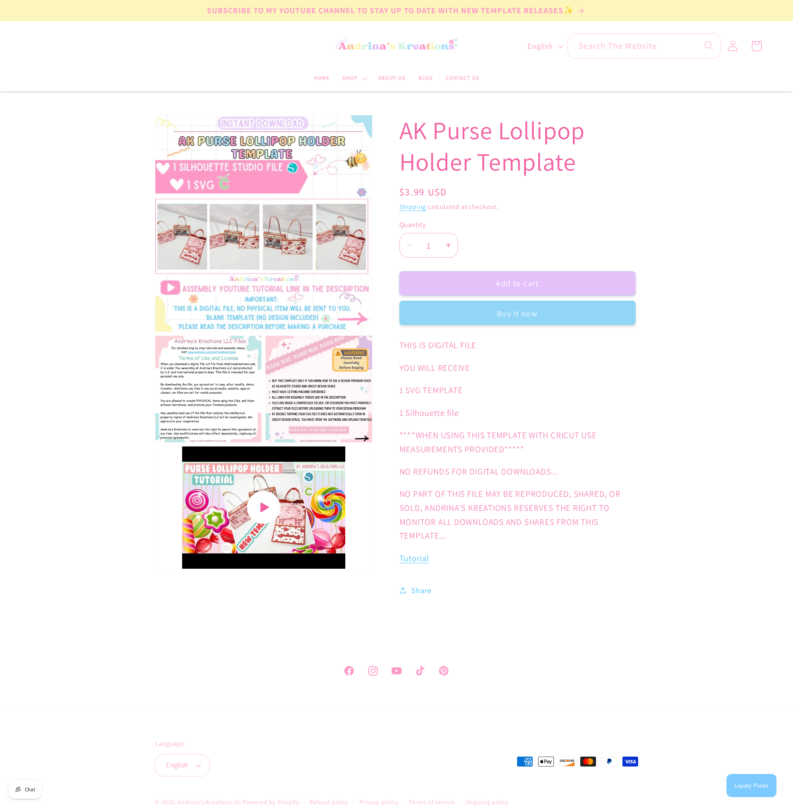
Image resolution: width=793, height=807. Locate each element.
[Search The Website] (709, 45)
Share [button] (421, 590)
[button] (354, 78)
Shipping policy (487, 802)
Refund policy (329, 802)
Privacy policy (379, 802)
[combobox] (644, 46)
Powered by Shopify (271, 802)
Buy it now (517, 313)
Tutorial (414, 557)
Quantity (412, 224)
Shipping (412, 206)
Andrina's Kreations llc (209, 802)
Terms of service (432, 802)
